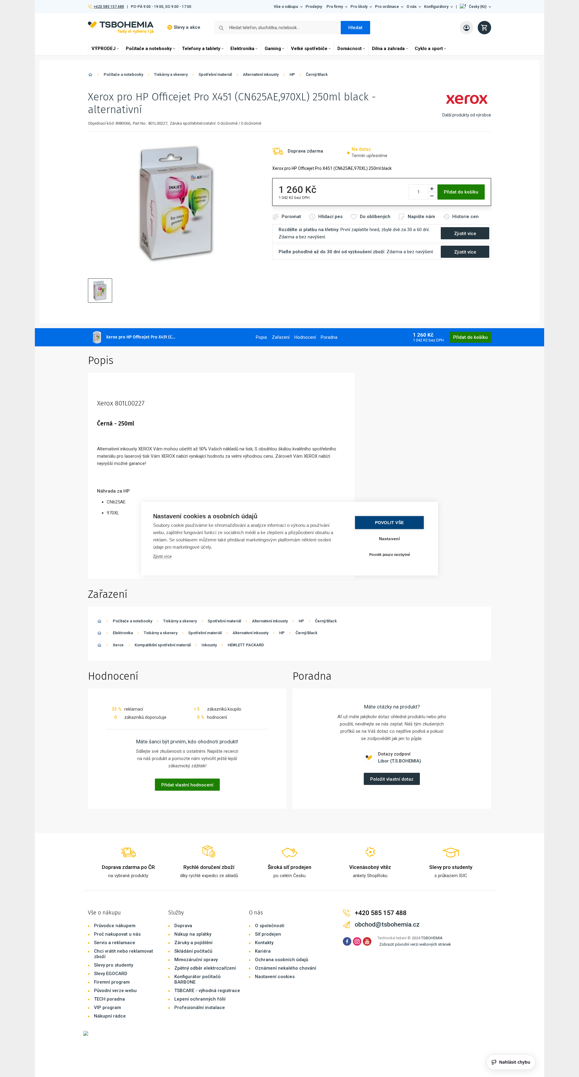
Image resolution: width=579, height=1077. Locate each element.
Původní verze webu (115, 990)
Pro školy (358, 6)
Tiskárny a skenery (171, 74)
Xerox (118, 645)
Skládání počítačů (193, 951)
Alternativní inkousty (261, 74)
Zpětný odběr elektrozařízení (205, 968)
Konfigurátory (436, 6)
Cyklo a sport (429, 48)
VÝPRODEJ (103, 48)
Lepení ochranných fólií (200, 999)
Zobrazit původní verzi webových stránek (415, 944)
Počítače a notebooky (149, 48)
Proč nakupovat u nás (117, 934)
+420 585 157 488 (108, 7)
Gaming (273, 48)
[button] (475, 6)
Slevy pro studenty (113, 965)
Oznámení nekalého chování (285, 968)
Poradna (329, 337)
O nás (412, 6)
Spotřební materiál (215, 74)
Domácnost (349, 48)
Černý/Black (317, 74)
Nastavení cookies (275, 976)
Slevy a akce (187, 27)
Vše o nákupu (286, 6)
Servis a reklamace (114, 942)
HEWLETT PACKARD (246, 645)
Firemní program (112, 982)
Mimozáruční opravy (196, 959)
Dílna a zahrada (388, 48)
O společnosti (269, 925)
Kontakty (264, 942)
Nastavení (389, 538)
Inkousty (209, 645)
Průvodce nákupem (115, 925)
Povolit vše (389, 522)
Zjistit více (162, 556)
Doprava (183, 925)
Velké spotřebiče (309, 48)
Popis (261, 337)
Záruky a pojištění (193, 942)
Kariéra (263, 951)
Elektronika (242, 48)
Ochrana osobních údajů (281, 959)
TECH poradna (109, 999)
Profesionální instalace (199, 1007)
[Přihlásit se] (466, 27)
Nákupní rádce (110, 1016)
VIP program (107, 1007)
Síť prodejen (268, 934)
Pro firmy (334, 6)
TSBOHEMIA (432, 938)
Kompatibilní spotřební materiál (163, 645)
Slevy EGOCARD (110, 973)
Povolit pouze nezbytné (389, 555)
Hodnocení (305, 337)
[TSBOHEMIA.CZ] (121, 27)
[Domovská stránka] (90, 75)
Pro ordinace (387, 6)
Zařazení (281, 337)
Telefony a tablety (201, 48)
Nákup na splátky (192, 934)
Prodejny (314, 6)
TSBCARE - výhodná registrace (207, 990)
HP (292, 74)
